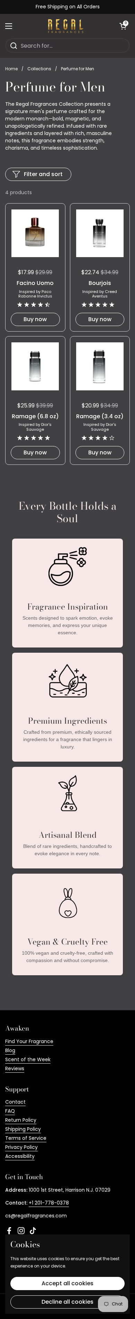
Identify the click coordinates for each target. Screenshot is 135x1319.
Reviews (14, 1068)
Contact (15, 1101)
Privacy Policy (21, 1147)
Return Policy (20, 1120)
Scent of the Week (28, 1059)
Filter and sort (43, 174)
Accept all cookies (67, 1283)
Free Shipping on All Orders (68, 6)
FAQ (10, 1110)
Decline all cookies (67, 1302)
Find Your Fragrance (29, 1041)
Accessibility (20, 1156)
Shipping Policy (23, 1129)
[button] (123, 26)
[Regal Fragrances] (65, 26)
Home (11, 69)
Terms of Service (25, 1138)
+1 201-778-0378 (49, 1202)
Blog (10, 1050)
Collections (39, 69)
